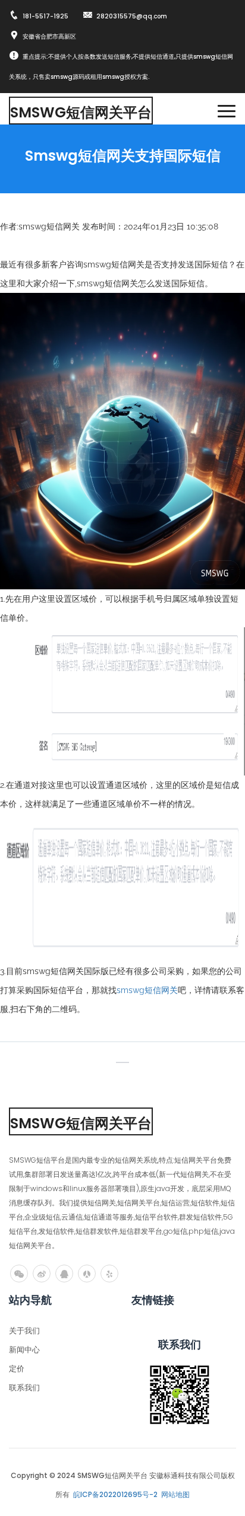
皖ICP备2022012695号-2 (115, 1494)
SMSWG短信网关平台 (81, 112)
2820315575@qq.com (131, 16)
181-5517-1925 (45, 16)
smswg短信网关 (147, 990)
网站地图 (175, 1494)
